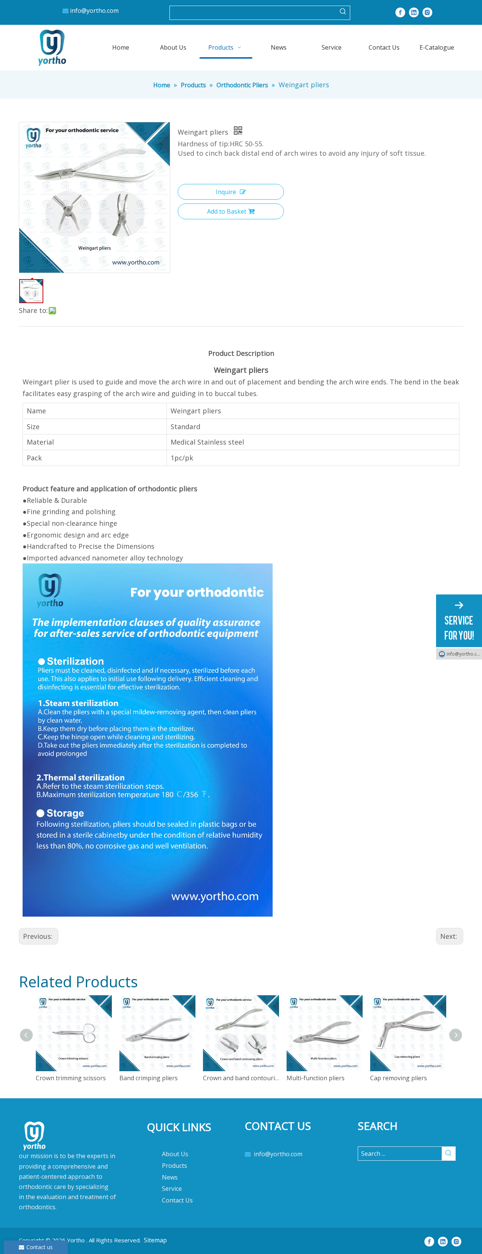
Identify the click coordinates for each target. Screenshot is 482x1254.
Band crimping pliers (148, 1078)
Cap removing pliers (398, 1078)
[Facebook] (400, 12)
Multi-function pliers (316, 1078)
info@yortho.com (94, 10)
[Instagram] (427, 12)
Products (174, 1165)
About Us (175, 1154)
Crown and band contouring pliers (241, 1078)
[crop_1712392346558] (71, 1169)
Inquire (226, 192)
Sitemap (155, 1240)
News (170, 1177)
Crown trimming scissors (71, 1078)
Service (172, 1188)
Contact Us (177, 1200)
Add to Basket (226, 211)
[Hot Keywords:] (343, 13)
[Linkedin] (414, 12)
